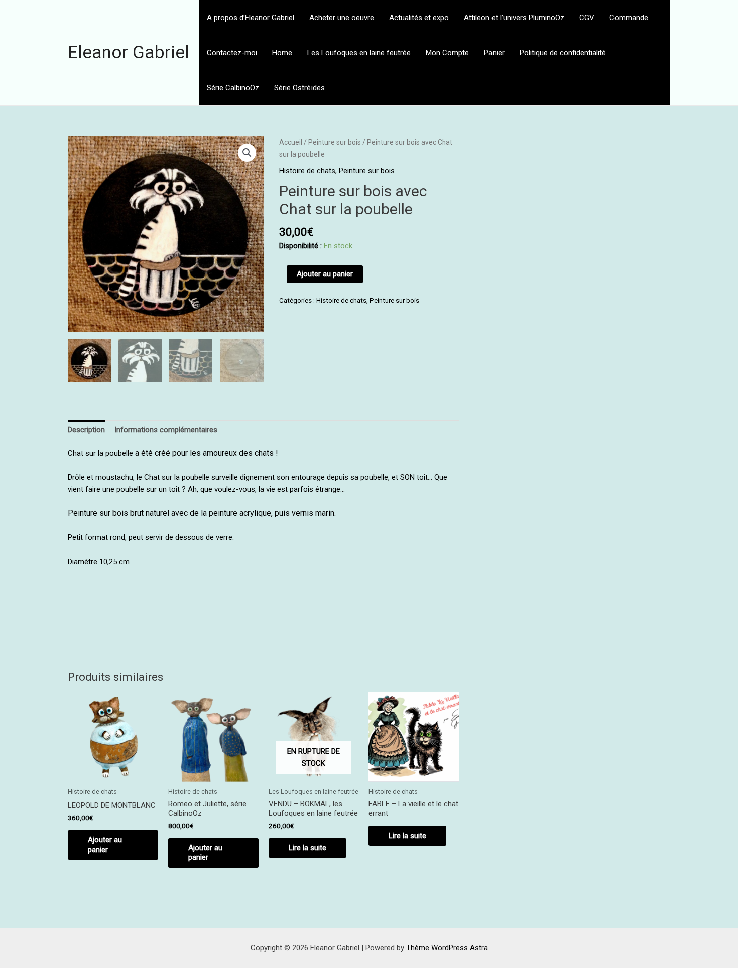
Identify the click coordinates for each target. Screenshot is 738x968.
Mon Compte (447, 52)
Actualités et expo (419, 17)
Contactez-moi (232, 52)
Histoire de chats (307, 170)
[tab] (86, 430)
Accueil (290, 142)
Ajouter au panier (325, 274)
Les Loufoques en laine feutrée (359, 52)
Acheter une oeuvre (341, 17)
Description (86, 429)
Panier (494, 52)
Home (282, 52)
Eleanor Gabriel (128, 52)
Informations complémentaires (165, 429)
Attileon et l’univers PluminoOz (514, 17)
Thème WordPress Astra (447, 947)
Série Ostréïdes (299, 87)
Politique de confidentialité (563, 52)
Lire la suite (307, 847)
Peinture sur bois (334, 142)
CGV (586, 17)
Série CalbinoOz (233, 87)
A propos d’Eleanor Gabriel (250, 17)
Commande (628, 17)
